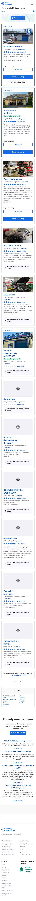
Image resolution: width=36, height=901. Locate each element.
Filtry (3, 11)
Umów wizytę (18, 69)
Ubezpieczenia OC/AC (26, 854)
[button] (9, 887)
